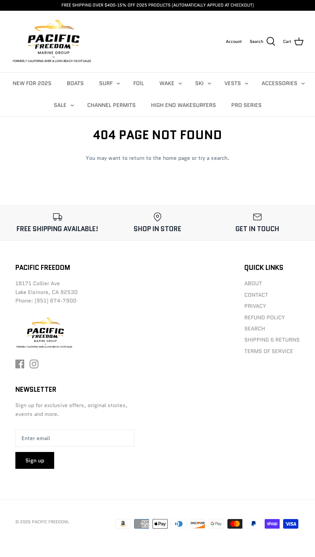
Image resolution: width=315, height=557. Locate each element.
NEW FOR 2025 (32, 83)
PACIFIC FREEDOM (50, 522)
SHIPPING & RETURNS (272, 339)
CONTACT (256, 295)
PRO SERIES (246, 105)
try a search (212, 158)
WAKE (166, 83)
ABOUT (253, 283)
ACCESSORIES (279, 83)
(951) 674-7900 (55, 300)
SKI (199, 83)
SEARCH (254, 328)
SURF (106, 83)
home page (176, 158)
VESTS (232, 83)
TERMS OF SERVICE (268, 351)
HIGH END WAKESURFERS (183, 105)
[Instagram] (34, 364)
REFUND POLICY (264, 317)
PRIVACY (255, 306)
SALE (60, 105)
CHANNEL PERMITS (111, 105)
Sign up (34, 460)
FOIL (138, 83)
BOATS (75, 83)
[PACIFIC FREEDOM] (52, 41)
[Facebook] (19, 364)
